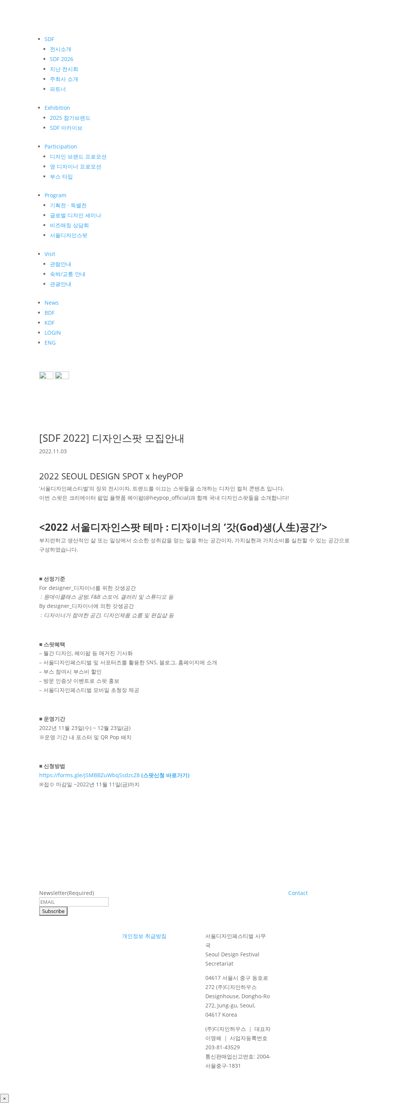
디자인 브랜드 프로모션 (78, 156)
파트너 (58, 88)
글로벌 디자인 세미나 (75, 215)
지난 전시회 (64, 69)
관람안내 (60, 263)
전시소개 (60, 49)
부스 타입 (61, 176)
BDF (49, 312)
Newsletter (66, 893)
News (52, 302)
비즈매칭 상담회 (69, 225)
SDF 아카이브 (66, 127)
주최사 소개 (64, 79)
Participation (61, 146)
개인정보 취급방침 (144, 936)
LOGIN (53, 332)
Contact (298, 893)
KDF (49, 322)
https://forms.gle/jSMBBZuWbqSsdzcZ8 (114, 775)
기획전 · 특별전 (68, 205)
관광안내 (60, 283)
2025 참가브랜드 (70, 117)
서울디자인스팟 (69, 235)
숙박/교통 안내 (68, 273)
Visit (50, 254)
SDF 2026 (61, 59)
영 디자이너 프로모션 (75, 166)
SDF (49, 39)
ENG (50, 342)
